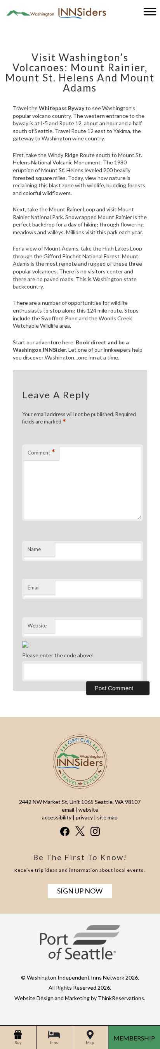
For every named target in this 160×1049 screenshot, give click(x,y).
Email (34, 587)
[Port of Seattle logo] (80, 958)
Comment (41, 452)
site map (107, 817)
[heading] (80, 65)
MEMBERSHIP (134, 1038)
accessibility (56, 817)
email (68, 809)
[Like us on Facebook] (65, 831)
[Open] (150, 11)
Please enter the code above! (58, 655)
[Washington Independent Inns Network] (54, 18)
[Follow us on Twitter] (80, 831)
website (88, 809)
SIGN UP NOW (80, 891)
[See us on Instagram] (95, 831)
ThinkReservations (121, 998)
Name (34, 549)
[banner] (80, 949)
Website (37, 625)
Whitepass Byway (61, 108)
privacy (84, 817)
